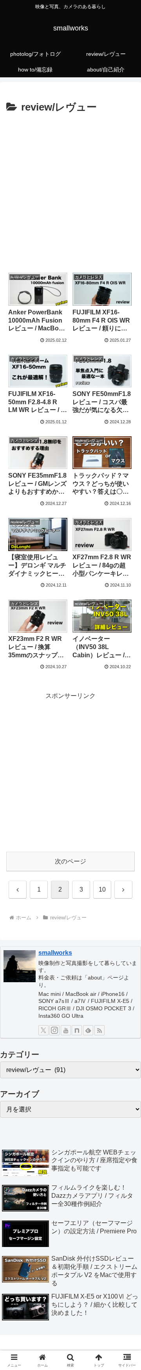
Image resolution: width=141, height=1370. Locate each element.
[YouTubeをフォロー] (66, 1030)
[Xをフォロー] (43, 1030)
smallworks (55, 952)
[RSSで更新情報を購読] (99, 1030)
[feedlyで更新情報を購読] (88, 1030)
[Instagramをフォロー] (54, 1030)
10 (102, 889)
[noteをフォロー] (77, 1030)
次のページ (70, 861)
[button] (126, 1089)
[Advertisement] (70, 190)
